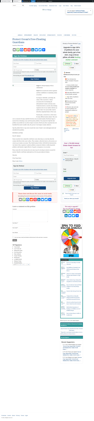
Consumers (67, 35)
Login (60, 5)
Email (65, 152)
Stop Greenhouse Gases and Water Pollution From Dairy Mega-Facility (74, 286)
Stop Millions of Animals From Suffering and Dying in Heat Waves (73, 269)
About (13, 415)
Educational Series (53, 5)
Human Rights (51, 35)
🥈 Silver (76, 63)
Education (43, 35)
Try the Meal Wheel (43, 5)
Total (64, 169)
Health (36, 35)
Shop (72, 5)
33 (28, 264)
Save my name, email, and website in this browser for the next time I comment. (31, 237)
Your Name (14, 223)
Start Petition (66, 5)
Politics (59, 35)
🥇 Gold (71, 67)
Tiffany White (20, 45)
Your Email (14, 227)
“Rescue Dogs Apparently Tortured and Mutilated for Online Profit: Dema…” (71, 348)
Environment (28, 35)
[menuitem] (27, 1)
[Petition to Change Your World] (47, 10)
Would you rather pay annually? (71, 198)
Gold (67, 117)
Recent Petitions (64, 259)
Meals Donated (77, 5)
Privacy (18, 415)
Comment (14, 209)
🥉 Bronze (67, 63)
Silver (75, 115)
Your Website (15, 232)
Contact (9, 415)
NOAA (20, 161)
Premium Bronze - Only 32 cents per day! (71, 159)
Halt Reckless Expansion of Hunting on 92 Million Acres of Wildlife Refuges (73, 309)
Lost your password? (41, 1)
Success (74, 35)
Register (50, 1)
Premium (3, 415)
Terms (22, 415)
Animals (20, 35)
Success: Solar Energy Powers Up (73, 291)
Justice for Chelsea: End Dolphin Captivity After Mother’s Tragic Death (73, 275)
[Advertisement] (48, 21)
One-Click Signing (33, 5)
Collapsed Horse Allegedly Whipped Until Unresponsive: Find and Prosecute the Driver (73, 297)
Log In (33, 1)
